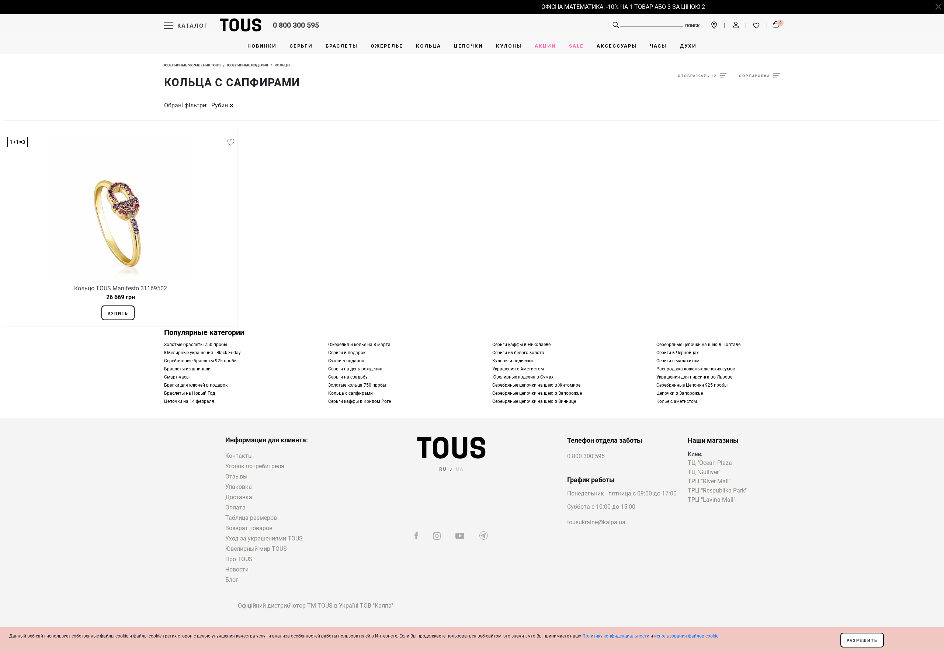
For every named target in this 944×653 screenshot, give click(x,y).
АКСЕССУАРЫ (617, 46)
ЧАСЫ (658, 46)
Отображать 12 (697, 76)
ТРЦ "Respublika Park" (717, 490)
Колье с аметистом (676, 401)
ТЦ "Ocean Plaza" (710, 463)
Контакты (239, 455)
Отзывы (236, 476)
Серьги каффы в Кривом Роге (359, 401)
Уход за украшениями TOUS (264, 538)
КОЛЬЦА (428, 46)
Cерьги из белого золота (518, 352)
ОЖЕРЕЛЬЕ (387, 46)
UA (460, 469)
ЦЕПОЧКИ (468, 46)
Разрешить (862, 640)
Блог (231, 579)
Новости (237, 569)
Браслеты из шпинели (187, 369)
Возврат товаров (249, 528)
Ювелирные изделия (247, 65)
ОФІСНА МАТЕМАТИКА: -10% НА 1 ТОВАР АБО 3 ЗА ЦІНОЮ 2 (616, 6)
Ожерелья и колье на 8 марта (359, 344)
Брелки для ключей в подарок (196, 385)
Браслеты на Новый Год (189, 393)
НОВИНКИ (262, 46)
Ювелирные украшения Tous (192, 65)
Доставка (238, 497)
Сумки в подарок (346, 361)
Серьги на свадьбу (348, 377)
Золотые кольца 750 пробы (357, 385)
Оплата (235, 507)
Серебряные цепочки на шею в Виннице (534, 401)
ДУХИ (688, 46)
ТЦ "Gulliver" (704, 472)
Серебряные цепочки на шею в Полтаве (698, 344)
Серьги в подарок (346, 352)
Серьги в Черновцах (677, 352)
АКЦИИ (545, 46)
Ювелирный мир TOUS (256, 548)
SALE (576, 46)
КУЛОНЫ (509, 46)
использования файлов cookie (686, 636)
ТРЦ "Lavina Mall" (711, 500)
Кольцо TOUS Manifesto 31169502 (120, 288)
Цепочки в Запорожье (679, 393)
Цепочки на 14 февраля (189, 401)
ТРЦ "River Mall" (709, 481)
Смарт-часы (177, 377)
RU (443, 469)
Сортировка (754, 76)
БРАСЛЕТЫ (342, 46)
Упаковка (238, 486)
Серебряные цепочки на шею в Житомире (536, 385)
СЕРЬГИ (301, 46)
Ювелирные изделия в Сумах (522, 377)
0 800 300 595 (296, 25)
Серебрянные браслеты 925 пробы (200, 361)
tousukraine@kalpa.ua (596, 522)
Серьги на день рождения (355, 369)
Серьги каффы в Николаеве (521, 344)
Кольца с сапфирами (350, 393)
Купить (118, 313)
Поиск (692, 25)
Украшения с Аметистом (518, 369)
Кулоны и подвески (512, 361)
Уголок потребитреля (254, 466)
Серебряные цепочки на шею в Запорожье (537, 393)
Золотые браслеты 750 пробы (195, 344)
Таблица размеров (251, 517)
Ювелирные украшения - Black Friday (202, 352)
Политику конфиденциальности (615, 636)
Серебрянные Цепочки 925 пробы (692, 385)
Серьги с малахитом (678, 361)
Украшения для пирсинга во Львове (694, 377)
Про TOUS (239, 559)
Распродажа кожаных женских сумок (695, 369)
